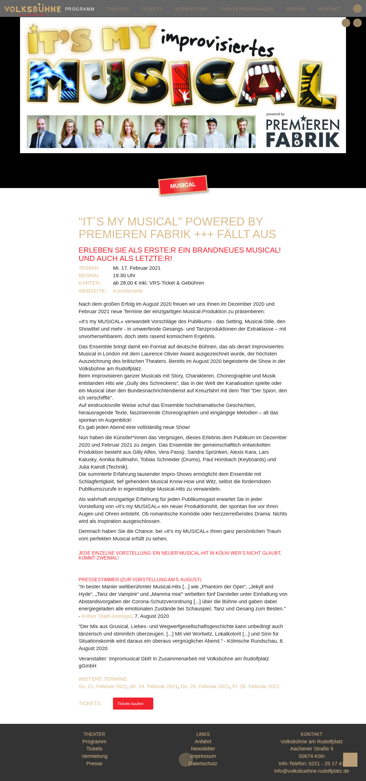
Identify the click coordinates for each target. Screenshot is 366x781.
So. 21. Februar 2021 (103, 686)
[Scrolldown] (186, 760)
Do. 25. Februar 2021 (205, 686)
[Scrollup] (350, 760)
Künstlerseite (128, 291)
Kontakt (329, 9)
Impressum (203, 756)
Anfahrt (203, 741)
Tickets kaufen (131, 703)
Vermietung (191, 9)
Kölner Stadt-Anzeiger (107, 616)
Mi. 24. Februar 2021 (154, 686)
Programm (80, 9)
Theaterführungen (247, 9)
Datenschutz (203, 763)
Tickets (152, 9)
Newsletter (203, 749)
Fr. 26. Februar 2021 (255, 686)
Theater (118, 9)
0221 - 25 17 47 (327, 763)
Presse (296, 9)
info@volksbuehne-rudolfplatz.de (311, 771)
